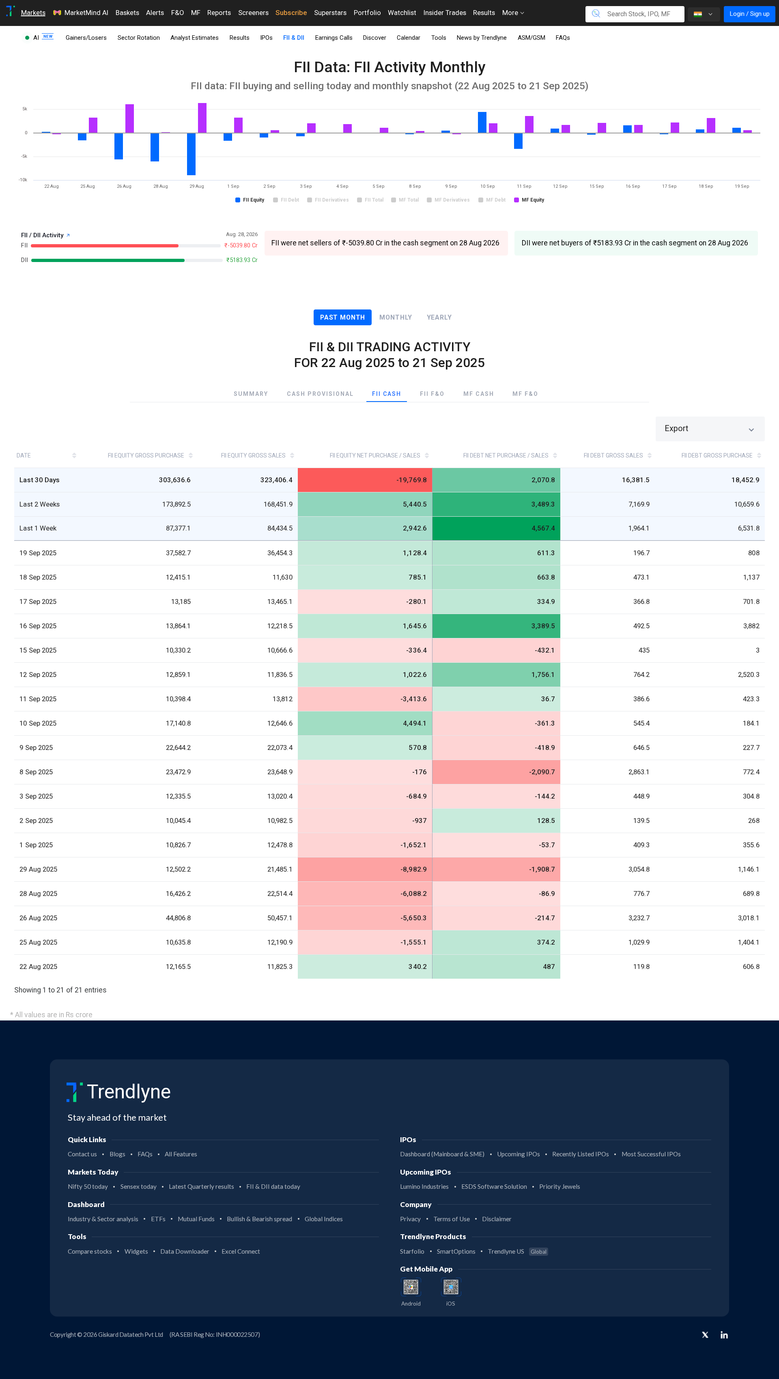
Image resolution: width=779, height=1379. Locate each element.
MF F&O (525, 394)
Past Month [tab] (342, 317)
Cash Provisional (320, 394)
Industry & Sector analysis (103, 1218)
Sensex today (139, 1186)
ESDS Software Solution (494, 1186)
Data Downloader (184, 1251)
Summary (251, 394)
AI (37, 37)
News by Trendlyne (482, 37)
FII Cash (386, 394)
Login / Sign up (750, 13)
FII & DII (293, 37)
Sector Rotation (139, 37)
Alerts (155, 13)
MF (195, 13)
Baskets (127, 13)
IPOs (266, 37)
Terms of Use (451, 1218)
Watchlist (402, 13)
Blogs (117, 1154)
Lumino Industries (424, 1186)
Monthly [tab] (395, 317)
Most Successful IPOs (651, 1154)
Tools (438, 37)
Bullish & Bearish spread (259, 1218)
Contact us (82, 1154)
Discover (374, 37)
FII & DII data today (273, 1186)
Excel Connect (241, 1251)
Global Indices (324, 1218)
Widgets (136, 1251)
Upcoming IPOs (518, 1154)
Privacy (410, 1218)
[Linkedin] (724, 1335)
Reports (219, 13)
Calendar (408, 37)
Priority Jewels (559, 1186)
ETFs (158, 1218)
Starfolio (412, 1251)
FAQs (563, 37)
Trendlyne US (517, 1251)
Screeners (253, 13)
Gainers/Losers (86, 37)
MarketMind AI (86, 13)
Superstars (330, 13)
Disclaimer (497, 1218)
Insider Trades (445, 13)
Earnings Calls (334, 37)
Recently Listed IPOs (580, 1154)
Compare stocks (90, 1251)
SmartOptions (456, 1251)
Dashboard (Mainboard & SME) (442, 1154)
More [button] (511, 13)
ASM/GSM (531, 37)
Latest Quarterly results (201, 1186)
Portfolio (367, 13)
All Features (181, 1154)
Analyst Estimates (194, 37)
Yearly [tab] (439, 317)
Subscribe (291, 13)
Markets (33, 13)
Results (484, 13)
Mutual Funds (196, 1218)
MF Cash (478, 394)
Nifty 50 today (88, 1186)
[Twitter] (705, 1336)
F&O (177, 13)
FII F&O (432, 394)
